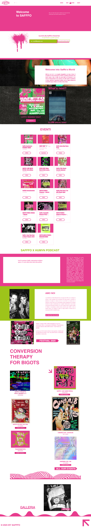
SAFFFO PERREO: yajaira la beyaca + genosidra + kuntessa (62, 213)
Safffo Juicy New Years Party (62, 147)
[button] (70, 3)
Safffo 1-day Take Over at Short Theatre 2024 (28, 236)
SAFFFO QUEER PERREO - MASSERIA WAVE (45, 236)
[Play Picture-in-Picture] (62, 119)
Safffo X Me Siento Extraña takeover (61, 169)
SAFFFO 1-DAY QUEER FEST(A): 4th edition (27, 169)
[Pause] (50, 119)
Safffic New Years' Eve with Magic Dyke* (62, 191)
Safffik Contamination (28, 190)
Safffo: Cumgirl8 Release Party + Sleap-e (43, 213)
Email (30, 38)
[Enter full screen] (64, 119)
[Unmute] (51, 119)
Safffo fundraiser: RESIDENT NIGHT (27, 147)
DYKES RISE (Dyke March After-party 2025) (44, 169)
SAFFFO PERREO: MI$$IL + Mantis (28, 213)
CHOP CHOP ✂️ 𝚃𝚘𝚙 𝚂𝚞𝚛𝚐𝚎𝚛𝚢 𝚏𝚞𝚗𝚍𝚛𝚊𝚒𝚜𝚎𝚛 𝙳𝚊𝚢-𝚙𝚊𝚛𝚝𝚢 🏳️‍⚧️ (44, 147)
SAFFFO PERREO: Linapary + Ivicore (44, 191)
